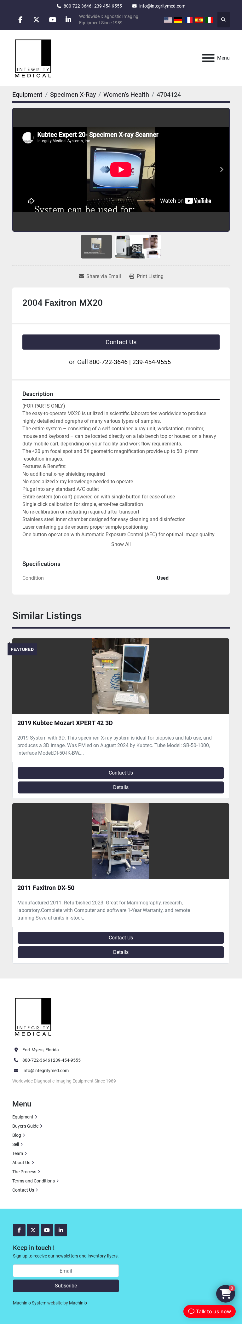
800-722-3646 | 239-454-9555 (93, 6)
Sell (15, 1144)
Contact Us (121, 342)
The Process (24, 1171)
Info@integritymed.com (45, 1070)
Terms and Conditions (33, 1180)
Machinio (78, 1302)
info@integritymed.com (162, 6)
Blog (16, 1135)
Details (121, 787)
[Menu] (208, 58)
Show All (121, 544)
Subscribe (66, 1286)
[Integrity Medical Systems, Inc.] (33, 1016)
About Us (21, 1162)
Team (17, 1153)
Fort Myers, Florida (40, 1049)
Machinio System (29, 1302)
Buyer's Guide (25, 1126)
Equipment (22, 1116)
